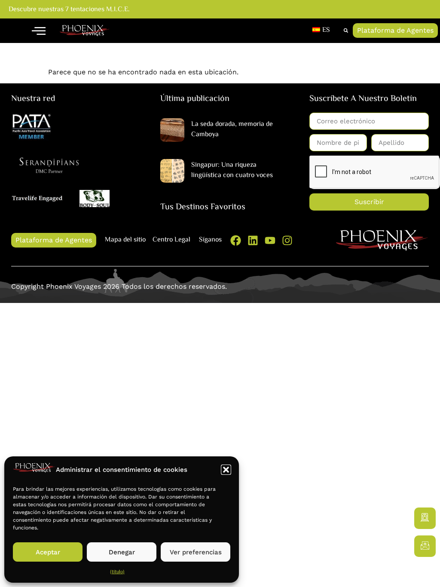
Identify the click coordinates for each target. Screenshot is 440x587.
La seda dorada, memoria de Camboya (232, 129)
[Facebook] (235, 240)
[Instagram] (287, 240)
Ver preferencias (196, 552)
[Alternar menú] (39, 30)
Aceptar (48, 552)
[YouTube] (270, 240)
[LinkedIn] (253, 240)
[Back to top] (425, 572)
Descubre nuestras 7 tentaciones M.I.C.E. (69, 10)
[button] (226, 469)
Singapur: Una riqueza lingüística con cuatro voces (232, 170)
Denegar (122, 552)
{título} (117, 572)
